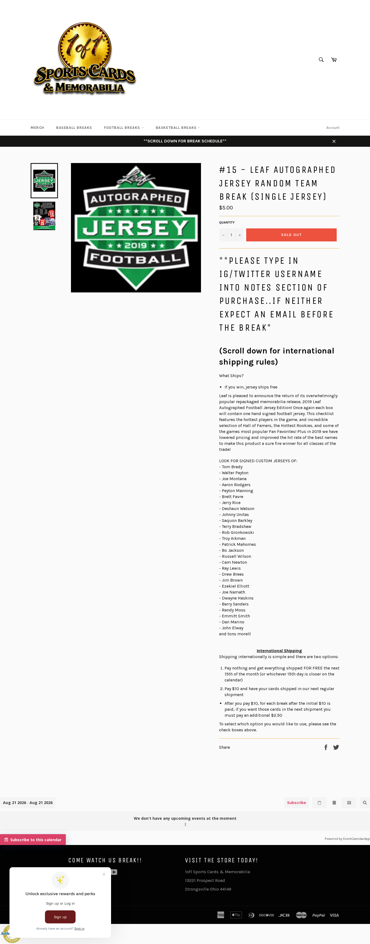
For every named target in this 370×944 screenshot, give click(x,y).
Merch (37, 127)
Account (332, 128)
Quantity (227, 222)
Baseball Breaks (74, 127)
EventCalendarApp (356, 839)
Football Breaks (122, 127)
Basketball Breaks (177, 127)
